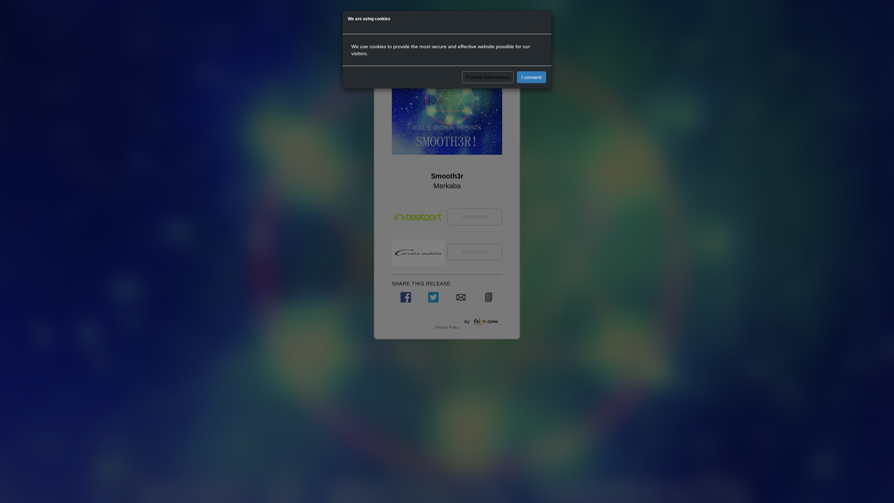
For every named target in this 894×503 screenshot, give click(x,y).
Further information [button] (488, 77)
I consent (531, 77)
